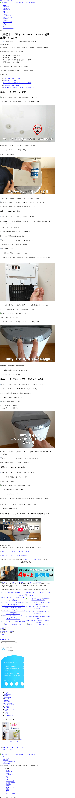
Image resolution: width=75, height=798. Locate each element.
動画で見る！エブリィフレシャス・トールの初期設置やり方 (19, 87)
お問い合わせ (6, 763)
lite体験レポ (7, 695)
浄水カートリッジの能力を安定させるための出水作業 (17, 83)
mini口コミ (7, 701)
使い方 (6, 713)
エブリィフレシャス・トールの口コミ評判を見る (14, 555)
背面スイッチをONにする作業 (11, 85)
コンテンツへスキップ (6, 0)
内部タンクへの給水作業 (9, 80)
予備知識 (6, 706)
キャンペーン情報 (9, 709)
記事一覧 (5, 760)
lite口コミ (6, 700)
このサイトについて (9, 715)
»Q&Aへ (20, 624)
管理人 (3, 649)
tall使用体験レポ (4, 628)
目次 (1, 74)
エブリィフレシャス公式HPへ (32, 559)
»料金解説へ (22, 621)
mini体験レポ (7, 697)
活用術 (6, 712)
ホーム (6, 692)
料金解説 (6, 707)
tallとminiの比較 (8, 703)
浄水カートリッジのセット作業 (11, 78)
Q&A (5, 711)
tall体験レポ (7, 694)
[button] (15, 631)
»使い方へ (46, 624)
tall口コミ (6, 698)
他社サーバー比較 (9, 704)
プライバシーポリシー (9, 761)
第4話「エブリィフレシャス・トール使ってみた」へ (15, 551)
